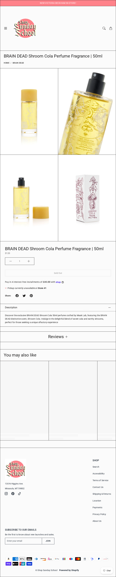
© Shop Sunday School (46, 570)
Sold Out (58, 273)
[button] (6, 28)
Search (96, 467)
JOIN (48, 541)
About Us (97, 521)
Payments (97, 507)
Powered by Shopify (69, 570)
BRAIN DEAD (18, 63)
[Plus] (28, 261)
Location (97, 500)
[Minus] (10, 261)
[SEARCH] (104, 28)
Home (6, 63)
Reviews (56, 336)
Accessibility (99, 473)
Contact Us (98, 487)
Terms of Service (100, 480)
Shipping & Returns (102, 494)
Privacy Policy (99, 514)
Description (11, 307)
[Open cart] (110, 28)
